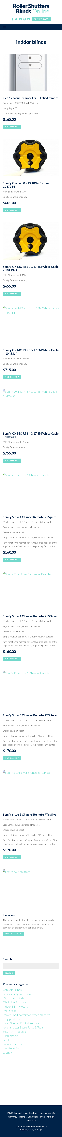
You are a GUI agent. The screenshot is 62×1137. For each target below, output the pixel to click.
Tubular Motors (12, 1044)
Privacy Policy (47, 1116)
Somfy (7, 1040)
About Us (50, 1113)
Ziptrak (7, 1052)
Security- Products (14, 1031)
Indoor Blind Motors (15, 1006)
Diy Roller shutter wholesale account (25, 1113)
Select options (13, 934)
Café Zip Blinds (12, 989)
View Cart (43, 19)
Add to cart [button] (12, 127)
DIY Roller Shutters (14, 1002)
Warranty (12, 1116)
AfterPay (31, 1120)
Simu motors (10, 1035)
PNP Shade (9, 1010)
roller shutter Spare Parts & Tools (23, 1027)
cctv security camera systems (20, 994)
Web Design (24, 1130)
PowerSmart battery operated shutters (26, 1015)
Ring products (11, 1019)
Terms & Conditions (28, 1116)
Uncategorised (12, 1048)
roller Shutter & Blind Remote (21, 1023)
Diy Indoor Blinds (13, 998)
